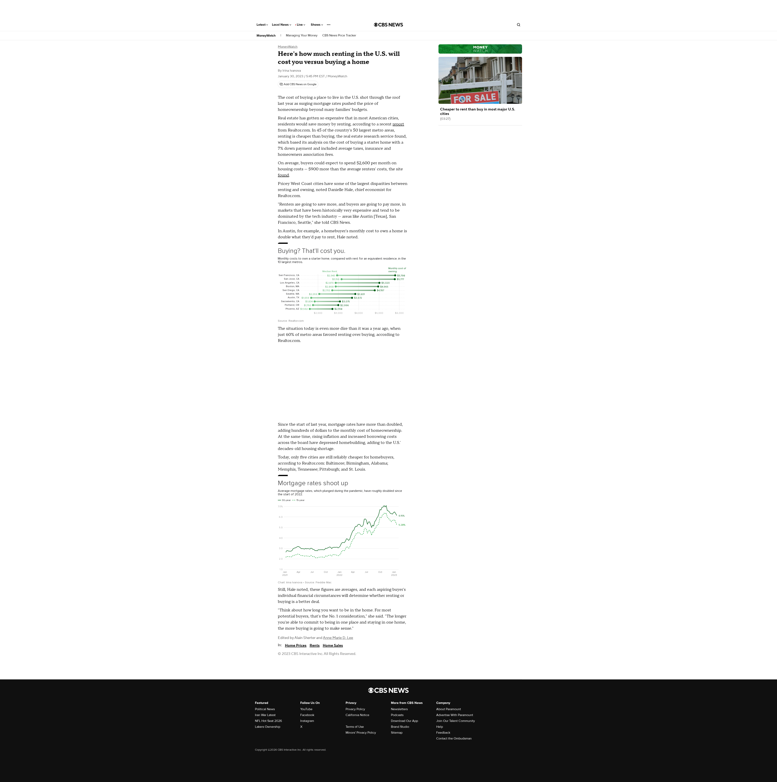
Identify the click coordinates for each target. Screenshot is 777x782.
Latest (261, 24)
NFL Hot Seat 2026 (268, 721)
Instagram (307, 721)
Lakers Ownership (267, 726)
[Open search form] (518, 25)
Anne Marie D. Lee (338, 638)
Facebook (307, 715)
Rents (315, 645)
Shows (316, 24)
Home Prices (295, 645)
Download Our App (404, 721)
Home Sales (333, 645)
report (398, 124)
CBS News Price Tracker (339, 35)
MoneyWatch (266, 36)
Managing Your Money (301, 35)
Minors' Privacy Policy (361, 732)
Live (300, 25)
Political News (265, 709)
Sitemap (396, 732)
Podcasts (397, 715)
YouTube (306, 709)
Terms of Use (355, 726)
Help (439, 726)
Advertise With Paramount (454, 715)
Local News (281, 24)
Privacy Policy (355, 709)
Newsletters (399, 709)
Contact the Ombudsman (454, 738)
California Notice (357, 715)
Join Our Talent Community (455, 721)
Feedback (443, 732)
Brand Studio (400, 726)
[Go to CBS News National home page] (388, 25)
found (283, 175)
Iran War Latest (265, 715)
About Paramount (448, 709)
